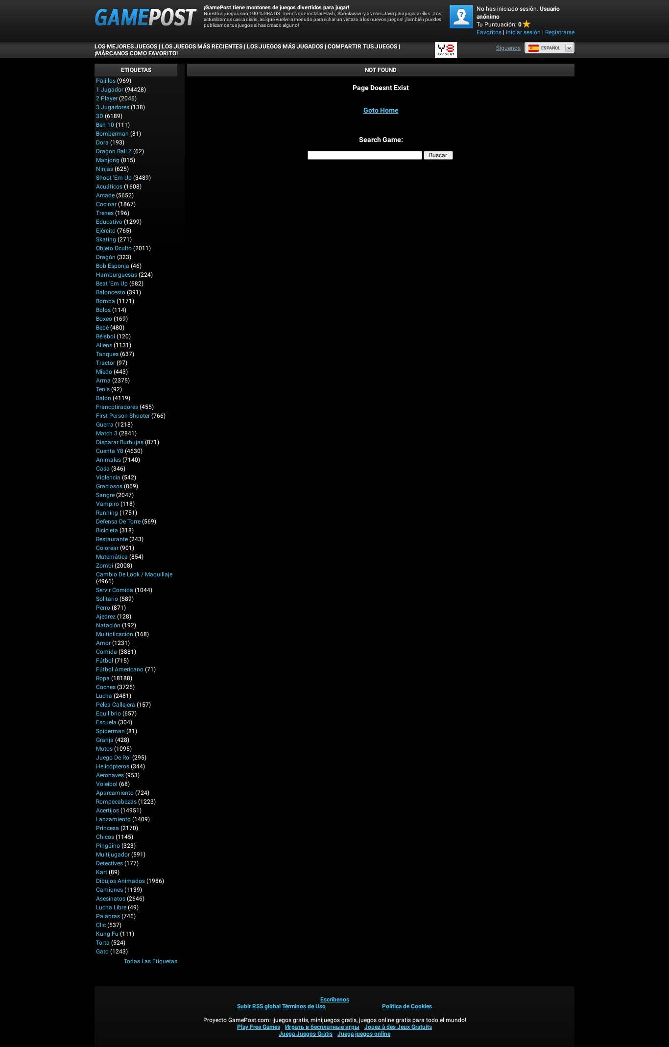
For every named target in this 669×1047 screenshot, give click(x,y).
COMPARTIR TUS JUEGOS (362, 46)
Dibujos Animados (120, 881)
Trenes (105, 213)
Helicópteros (112, 766)
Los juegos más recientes (202, 46)
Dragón (106, 257)
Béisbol (105, 336)
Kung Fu (107, 933)
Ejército (106, 230)
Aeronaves (110, 775)
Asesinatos (110, 898)
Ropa (103, 678)
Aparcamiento (115, 792)
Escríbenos (334, 999)
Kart (101, 872)
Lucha (104, 695)
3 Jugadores (112, 107)
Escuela (106, 722)
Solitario (107, 598)
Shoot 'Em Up (114, 177)
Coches (106, 687)
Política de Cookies (407, 1006)
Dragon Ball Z (114, 151)
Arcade (105, 195)
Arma (103, 380)
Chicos (105, 836)
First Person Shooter (123, 415)
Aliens (104, 345)
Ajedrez (106, 616)
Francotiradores (117, 407)
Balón (103, 398)
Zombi (104, 565)
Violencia (108, 477)
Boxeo (104, 318)
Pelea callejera (115, 704)
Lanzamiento (113, 819)
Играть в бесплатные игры (322, 1026)
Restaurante (112, 539)
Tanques (107, 354)
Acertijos (107, 810)
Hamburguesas (116, 274)
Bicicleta (107, 530)
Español (550, 48)
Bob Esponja (112, 265)
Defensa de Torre (118, 521)
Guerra (105, 424)
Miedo (104, 371)
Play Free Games (258, 1026)
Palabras (108, 916)
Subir (244, 1006)
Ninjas (104, 169)
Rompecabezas (116, 801)
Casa (103, 468)
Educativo (109, 221)
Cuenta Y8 (109, 451)
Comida (106, 651)
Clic (101, 925)
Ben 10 (105, 124)
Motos (104, 748)
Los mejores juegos (126, 46)
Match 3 (107, 433)
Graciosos (109, 486)
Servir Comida (114, 590)
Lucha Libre (111, 907)
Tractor (105, 362)
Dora (102, 142)
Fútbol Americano (119, 669)
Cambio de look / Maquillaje (134, 574)
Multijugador (113, 854)
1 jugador (109, 89)
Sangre (105, 495)
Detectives (109, 863)
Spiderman (110, 731)
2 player (107, 98)
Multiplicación (114, 634)
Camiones (109, 889)
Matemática (112, 556)
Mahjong (107, 160)
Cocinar (106, 204)
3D (99, 116)
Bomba (105, 301)
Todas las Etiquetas (150, 961)
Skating (106, 239)
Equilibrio (108, 713)
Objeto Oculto (114, 248)
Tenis (103, 389)
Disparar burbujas (119, 442)
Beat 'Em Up (112, 283)
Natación (108, 625)
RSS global (266, 1006)
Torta (103, 942)
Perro (103, 607)
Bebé (102, 327)
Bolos (103, 310)
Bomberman (112, 133)
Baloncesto (110, 292)
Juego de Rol (113, 757)
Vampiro (107, 503)
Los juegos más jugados (285, 46)
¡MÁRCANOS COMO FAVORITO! (136, 53)
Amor (103, 643)
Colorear (107, 548)
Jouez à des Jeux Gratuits (398, 1026)
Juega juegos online (363, 1033)
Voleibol (107, 784)
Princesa (107, 828)
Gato (102, 951)
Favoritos (489, 32)
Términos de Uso (304, 1006)
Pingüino (108, 845)
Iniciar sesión (523, 32)
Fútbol (104, 660)
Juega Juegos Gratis (306, 1033)
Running (107, 512)
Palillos (106, 80)
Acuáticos (109, 186)
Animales (108, 459)
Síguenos (508, 48)
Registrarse (559, 32)
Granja (105, 740)
